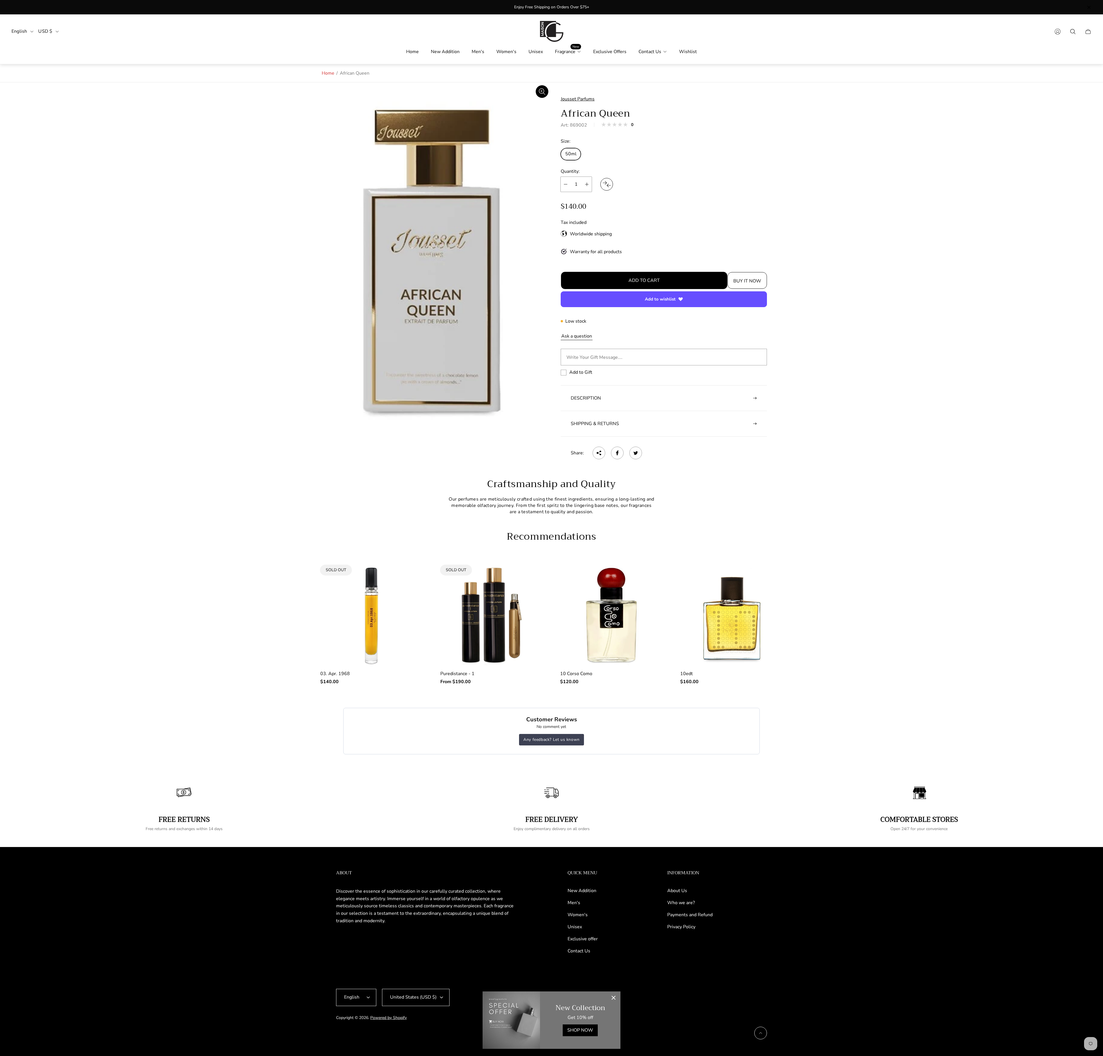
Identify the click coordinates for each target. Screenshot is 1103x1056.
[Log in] (1057, 31)
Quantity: (570, 171)
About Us (677, 891)
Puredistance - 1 (457, 673)
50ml (570, 154)
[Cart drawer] (1088, 31)
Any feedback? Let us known (551, 739)
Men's (574, 903)
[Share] (599, 453)
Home (328, 73)
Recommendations (551, 536)
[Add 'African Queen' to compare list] (606, 184)
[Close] (613, 998)
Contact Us (579, 951)
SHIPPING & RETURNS (595, 424)
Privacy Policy (681, 927)
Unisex (575, 927)
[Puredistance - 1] (491, 615)
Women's (578, 915)
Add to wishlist (660, 299)
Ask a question (576, 336)
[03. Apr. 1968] (371, 615)
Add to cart (644, 280)
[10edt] (731, 615)
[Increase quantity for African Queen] (587, 184)
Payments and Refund (690, 915)
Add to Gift (580, 372)
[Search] (1073, 31)
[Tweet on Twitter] (635, 453)
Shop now (580, 1030)
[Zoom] (542, 91)
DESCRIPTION (586, 398)
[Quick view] (649, 578)
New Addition (582, 891)
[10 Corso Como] (611, 615)
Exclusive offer (583, 939)
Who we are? (681, 903)
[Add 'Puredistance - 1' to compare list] (529, 578)
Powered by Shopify (388, 1017)
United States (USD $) (413, 997)
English (19, 31)
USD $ (45, 31)
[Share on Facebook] (617, 453)
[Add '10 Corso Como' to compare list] (649, 595)
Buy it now (747, 281)
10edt (686, 673)
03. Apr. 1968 (335, 673)
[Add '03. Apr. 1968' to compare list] (410, 578)
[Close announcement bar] (1088, 7)
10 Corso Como (576, 673)
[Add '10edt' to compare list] (769, 595)
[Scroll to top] (760, 1033)
